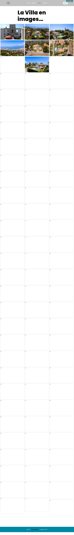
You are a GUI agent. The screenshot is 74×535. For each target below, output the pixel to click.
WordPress (17, 533)
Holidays (34, 3)
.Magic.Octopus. (34, 529)
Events (28, 3)
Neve (7, 533)
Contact (45, 3)
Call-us (65, 3)
